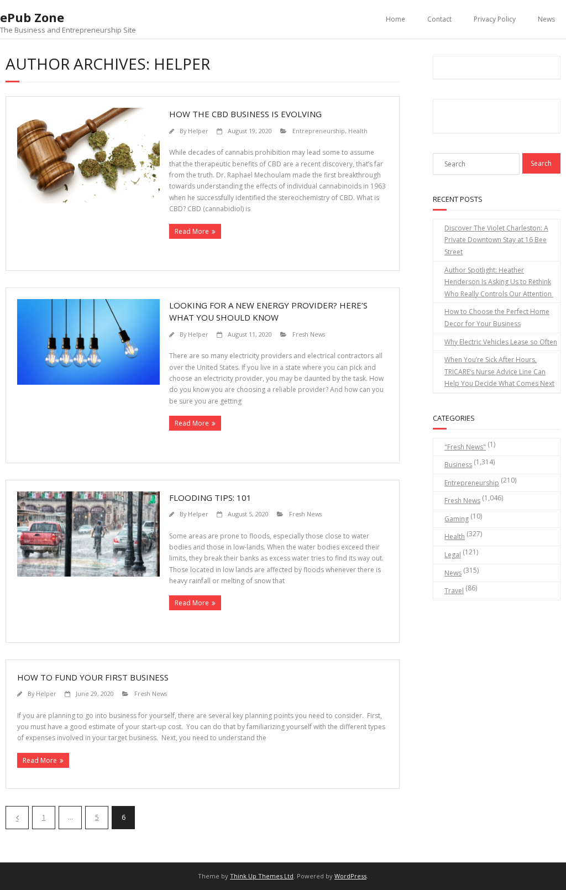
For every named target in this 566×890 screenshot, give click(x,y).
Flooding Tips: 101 (210, 497)
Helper (198, 131)
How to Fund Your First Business (93, 677)
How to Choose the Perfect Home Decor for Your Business (496, 317)
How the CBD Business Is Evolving (245, 113)
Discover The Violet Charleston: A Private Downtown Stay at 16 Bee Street (496, 239)
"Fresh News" (465, 447)
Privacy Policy (495, 19)
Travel (454, 590)
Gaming (456, 518)
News (546, 19)
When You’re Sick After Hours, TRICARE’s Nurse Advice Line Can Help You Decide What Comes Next (499, 371)
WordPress (350, 876)
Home (395, 19)
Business (458, 464)
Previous (17, 817)
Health (358, 131)
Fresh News (308, 334)
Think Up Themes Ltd (262, 876)
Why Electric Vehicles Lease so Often (500, 342)
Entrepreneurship (318, 131)
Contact (439, 19)
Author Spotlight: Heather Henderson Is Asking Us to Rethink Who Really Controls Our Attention (498, 282)
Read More (192, 231)
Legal (452, 554)
